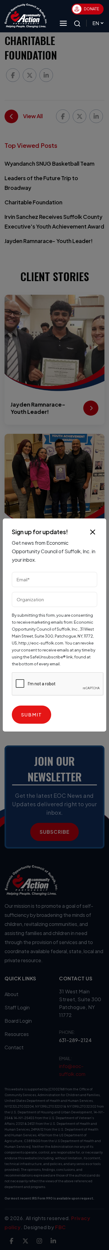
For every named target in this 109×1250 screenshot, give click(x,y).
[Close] (93, 532)
